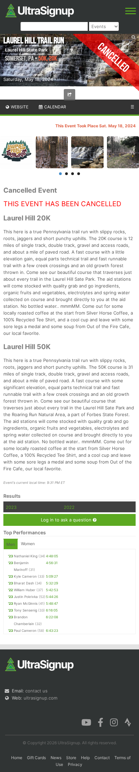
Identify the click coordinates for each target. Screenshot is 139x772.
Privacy (75, 764)
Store (71, 757)
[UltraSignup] (39, 10)
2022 (69, 507)
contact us (36, 690)
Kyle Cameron (25, 576)
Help (85, 757)
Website (19, 106)
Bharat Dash (24, 583)
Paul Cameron (25, 630)
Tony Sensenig (25, 610)
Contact (102, 757)
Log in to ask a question (67, 519)
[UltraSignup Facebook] (100, 722)
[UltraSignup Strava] (128, 722)
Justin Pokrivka (26, 597)
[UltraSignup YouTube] (86, 722)
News (56, 757)
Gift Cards (36, 757)
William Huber (24, 590)
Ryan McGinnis (25, 603)
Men (10, 544)
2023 (11, 507)
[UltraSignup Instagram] (113, 722)
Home (16, 757)
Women (28, 543)
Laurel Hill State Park (26, 49)
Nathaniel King (25, 556)
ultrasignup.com (40, 698)
